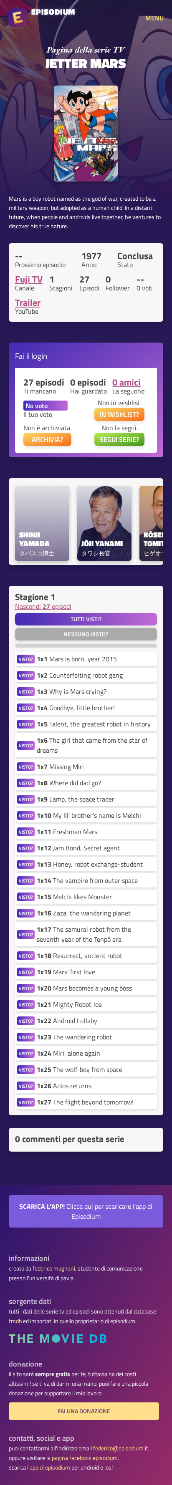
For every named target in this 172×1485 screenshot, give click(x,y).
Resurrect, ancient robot (79, 956)
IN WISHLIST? (119, 414)
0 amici (126, 382)
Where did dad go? (69, 783)
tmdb (15, 1321)
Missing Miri (60, 766)
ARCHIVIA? (47, 439)
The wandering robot (74, 1037)
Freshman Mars (67, 832)
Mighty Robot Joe (69, 1004)
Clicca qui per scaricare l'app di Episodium (85, 1211)
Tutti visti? (86, 619)
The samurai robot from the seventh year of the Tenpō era (84, 934)
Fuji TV (29, 279)
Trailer (27, 302)
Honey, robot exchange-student (90, 864)
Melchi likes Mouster (74, 897)
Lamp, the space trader (75, 799)
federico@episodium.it (120, 1448)
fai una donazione (84, 1411)
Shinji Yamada (34, 539)
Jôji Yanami (102, 544)
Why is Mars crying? (71, 691)
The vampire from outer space (87, 880)
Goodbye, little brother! (76, 708)
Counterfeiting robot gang (80, 675)
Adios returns (64, 1086)
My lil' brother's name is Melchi (89, 815)
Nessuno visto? (85, 634)
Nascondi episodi (43, 606)
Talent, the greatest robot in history (94, 724)
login (39, 356)
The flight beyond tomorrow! (85, 1102)
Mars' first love (66, 972)
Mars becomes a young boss (84, 988)
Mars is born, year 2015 (77, 659)
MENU (154, 18)
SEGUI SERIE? (119, 439)
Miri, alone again (68, 1053)
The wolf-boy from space (79, 1069)
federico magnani (54, 1268)
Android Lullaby (67, 1021)
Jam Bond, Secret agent (78, 848)
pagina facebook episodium (85, 1457)
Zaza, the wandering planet (84, 913)
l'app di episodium (48, 1467)
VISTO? (26, 659)
